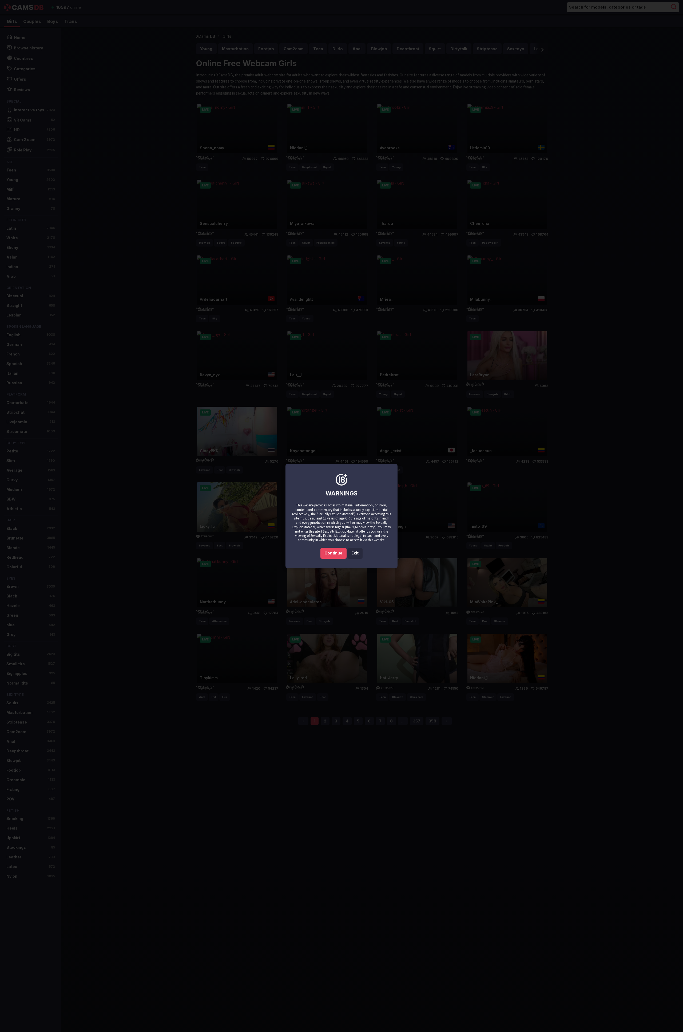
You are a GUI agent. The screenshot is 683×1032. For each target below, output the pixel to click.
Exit (355, 553)
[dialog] (341, 516)
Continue (333, 553)
